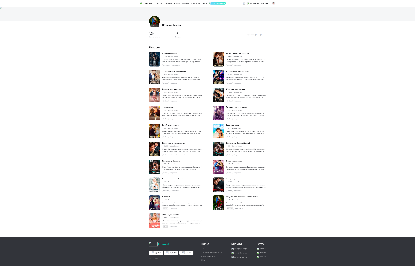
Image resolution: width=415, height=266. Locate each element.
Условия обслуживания (208, 256)
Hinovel (148, 3)
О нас (203, 248)
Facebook (263, 248)
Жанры (177, 3)
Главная (159, 3)
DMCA (203, 260)
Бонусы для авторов (199, 3)
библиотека (254, 3)
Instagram (263, 252)
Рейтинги (168, 3)
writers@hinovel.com (240, 253)
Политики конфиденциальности (211, 252)
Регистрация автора (218, 3)
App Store (157, 253)
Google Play (172, 253)
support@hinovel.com (240, 257)
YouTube (263, 257)
